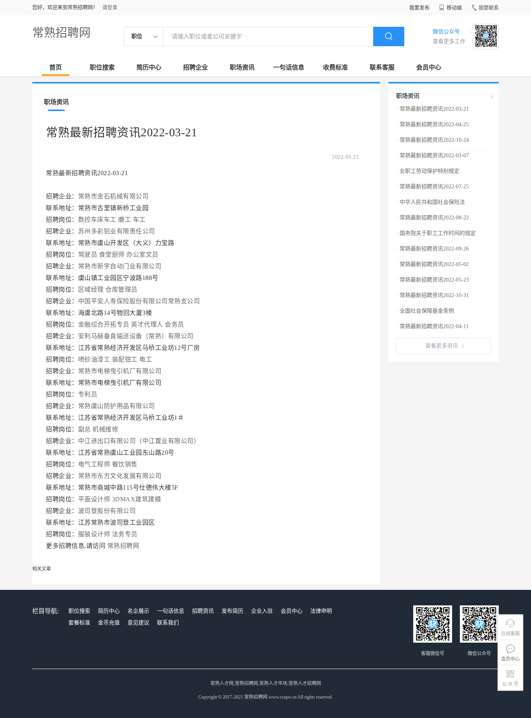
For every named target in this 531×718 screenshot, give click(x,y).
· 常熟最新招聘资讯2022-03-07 (432, 155)
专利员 (88, 394)
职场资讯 (242, 67)
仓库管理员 (121, 289)
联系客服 (382, 67)
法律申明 (321, 611)
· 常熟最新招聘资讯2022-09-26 (432, 249)
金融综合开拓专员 (103, 324)
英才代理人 (147, 324)
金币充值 (109, 623)
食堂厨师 (112, 254)
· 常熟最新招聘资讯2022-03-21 (432, 109)
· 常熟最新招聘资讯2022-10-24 (432, 140)
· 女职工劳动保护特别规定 (427, 171)
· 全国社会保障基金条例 (425, 311)
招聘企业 (195, 67)
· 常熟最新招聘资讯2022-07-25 (432, 186)
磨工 (124, 219)
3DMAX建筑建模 (136, 499)
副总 (84, 429)
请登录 (109, 7)
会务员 (174, 324)
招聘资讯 (203, 611)
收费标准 (335, 67)
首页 (55, 67)
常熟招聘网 (61, 32)
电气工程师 (94, 464)
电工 (145, 359)
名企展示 (138, 611)
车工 (139, 219)
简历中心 (148, 67)
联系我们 (168, 623)
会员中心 (428, 67)
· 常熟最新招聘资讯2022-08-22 (432, 218)
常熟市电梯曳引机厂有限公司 (120, 371)
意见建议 (138, 623)
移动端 (453, 7)
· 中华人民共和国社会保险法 (430, 202)
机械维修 (105, 429)
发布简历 (232, 611)
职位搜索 (102, 67)
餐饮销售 (125, 464)
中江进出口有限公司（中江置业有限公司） (140, 441)
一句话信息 (288, 67)
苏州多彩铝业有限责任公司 (117, 231)
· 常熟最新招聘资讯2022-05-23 (432, 280)
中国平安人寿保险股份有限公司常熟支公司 (140, 301)
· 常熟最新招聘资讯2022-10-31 (432, 295)
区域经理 (91, 289)
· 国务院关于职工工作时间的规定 (436, 233)
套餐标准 (79, 623)
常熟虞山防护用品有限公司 (117, 406)
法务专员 (125, 534)
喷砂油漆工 (94, 359)
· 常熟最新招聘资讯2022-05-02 (432, 264)
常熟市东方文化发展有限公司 (120, 476)
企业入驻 (262, 611)
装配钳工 (125, 359)
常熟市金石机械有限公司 (114, 196)
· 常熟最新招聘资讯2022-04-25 (432, 124)
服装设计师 (94, 534)
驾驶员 (88, 254)
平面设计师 (94, 499)
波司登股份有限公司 (108, 511)
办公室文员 (142, 254)
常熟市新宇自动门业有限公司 (120, 266)
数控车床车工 (97, 219)
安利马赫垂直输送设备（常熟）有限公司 (137, 336)
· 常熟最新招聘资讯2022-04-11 (432, 326)
